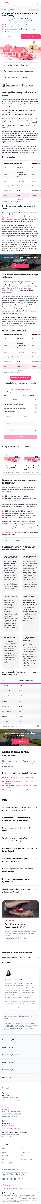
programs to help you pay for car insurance (24, 790)
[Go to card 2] (19, 199)
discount (13, 250)
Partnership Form (7, 1137)
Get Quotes (31, 37)
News (4, 1152)
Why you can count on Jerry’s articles (16, 957)
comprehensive (30, 526)
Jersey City (5, 691)
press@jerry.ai (15, 1128)
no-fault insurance (22, 786)
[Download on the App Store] (8, 1174)
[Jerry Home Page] (5, 3)
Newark (4, 686)
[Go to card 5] (22, 199)
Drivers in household (28, 395)
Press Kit (5, 1156)
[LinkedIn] (11, 1179)
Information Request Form (10, 1134)
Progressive (21, 181)
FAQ (3, 1149)
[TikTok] (19, 1179)
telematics (7, 583)
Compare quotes (20, 266)
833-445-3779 (13, 1098)
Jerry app (17, 1100)
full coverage (18, 104)
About (23, 1149)
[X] (7, 1179)
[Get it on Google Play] (21, 1174)
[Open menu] (37, 3)
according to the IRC (29, 606)
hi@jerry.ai (11, 1126)
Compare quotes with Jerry (20, 378)
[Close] (38, 1193)
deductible (8, 622)
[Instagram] (3, 1179)
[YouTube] (15, 1179)
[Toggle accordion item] (36, 540)
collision (4, 528)
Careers (4, 1159)
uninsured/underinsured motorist (12, 532)
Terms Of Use (25, 1152)
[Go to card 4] (21, 199)
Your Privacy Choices (8, 1163)
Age (5, 395)
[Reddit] (22, 1179)
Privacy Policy (25, 1156)
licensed (25, 1189)
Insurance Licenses (27, 1159)
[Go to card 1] (18, 199)
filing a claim (7, 661)
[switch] (35, 405)
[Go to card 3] (20, 199)
